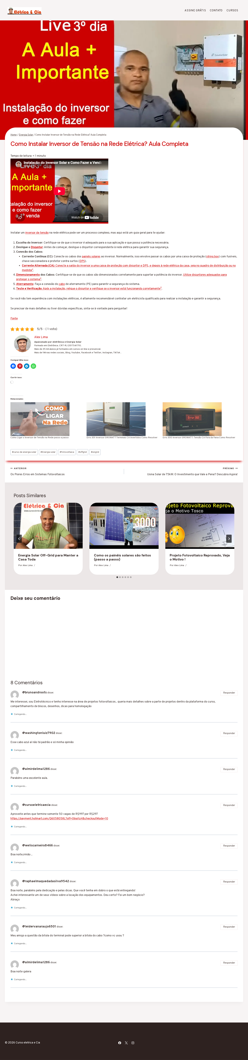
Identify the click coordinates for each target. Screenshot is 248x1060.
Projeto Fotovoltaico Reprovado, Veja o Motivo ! (200, 557)
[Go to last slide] (19, 539)
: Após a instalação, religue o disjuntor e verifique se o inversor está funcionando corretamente (88, 289)
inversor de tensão (37, 233)
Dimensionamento (28, 275)
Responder (229, 693)
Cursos (232, 10)
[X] (126, 1043)
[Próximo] (229, 539)
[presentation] (48, 526)
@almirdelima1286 (36, 769)
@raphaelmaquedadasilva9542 (45, 881)
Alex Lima (28, 565)
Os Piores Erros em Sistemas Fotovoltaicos (37, 471)
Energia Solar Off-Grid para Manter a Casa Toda (48, 557)
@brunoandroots (34, 693)
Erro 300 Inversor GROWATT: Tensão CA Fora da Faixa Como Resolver (199, 437)
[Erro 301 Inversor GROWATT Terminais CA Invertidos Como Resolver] (123, 419)
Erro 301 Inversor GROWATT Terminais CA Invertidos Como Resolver (122, 437)
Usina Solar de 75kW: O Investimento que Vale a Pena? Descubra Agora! (192, 471)
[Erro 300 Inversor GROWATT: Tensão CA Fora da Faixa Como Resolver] (199, 419)
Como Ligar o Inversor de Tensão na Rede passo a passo (39, 437)
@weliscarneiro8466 (37, 846)
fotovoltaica (67, 452)
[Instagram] (133, 1043)
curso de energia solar (24, 452)
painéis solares (91, 257)
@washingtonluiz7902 (38, 733)
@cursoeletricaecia (36, 805)
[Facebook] (119, 1043)
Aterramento (24, 284)
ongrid (95, 452)
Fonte (14, 319)
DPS (82, 261)
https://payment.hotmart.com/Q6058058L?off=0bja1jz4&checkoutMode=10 (59, 819)
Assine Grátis (195, 10)
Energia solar (48, 452)
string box (212, 257)
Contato (216, 10)
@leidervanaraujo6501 (39, 927)
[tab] (117, 577)
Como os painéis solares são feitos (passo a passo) (122, 557)
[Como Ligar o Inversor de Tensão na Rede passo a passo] (46, 419)
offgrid (82, 452)
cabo (62, 284)
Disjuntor (37, 247)
